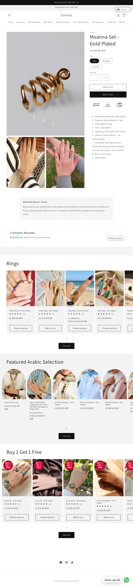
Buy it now (108, 94)
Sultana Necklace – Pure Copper (64, 403)
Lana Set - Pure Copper (44, 501)
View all (66, 346)
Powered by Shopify (72, 581)
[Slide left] (61, 339)
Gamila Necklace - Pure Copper (114, 403)
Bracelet (106, 61)
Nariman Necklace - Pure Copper (89, 403)
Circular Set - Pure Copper (76, 501)
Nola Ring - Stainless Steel (78, 311)
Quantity (93, 72)
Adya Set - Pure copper (13, 501)
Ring (94, 61)
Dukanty (62, 581)
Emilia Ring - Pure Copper (48, 311)
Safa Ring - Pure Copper (107, 311)
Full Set (95, 67)
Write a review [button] (115, 238)
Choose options (21, 328)
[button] (9, 15)
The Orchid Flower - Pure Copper (106, 502)
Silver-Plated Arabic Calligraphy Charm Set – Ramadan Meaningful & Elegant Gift (39, 405)
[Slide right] (72, 339)
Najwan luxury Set (11, 402)
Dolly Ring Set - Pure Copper (20, 311)
